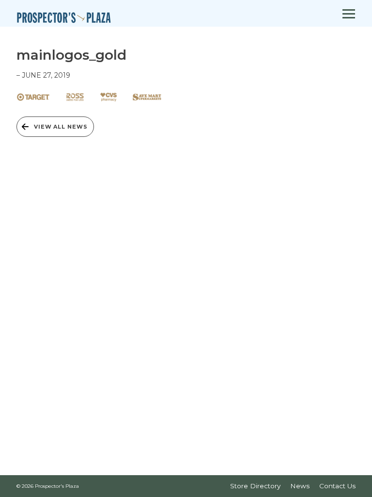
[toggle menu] (348, 14)
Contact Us (337, 486)
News (300, 486)
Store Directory (255, 486)
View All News (60, 126)
